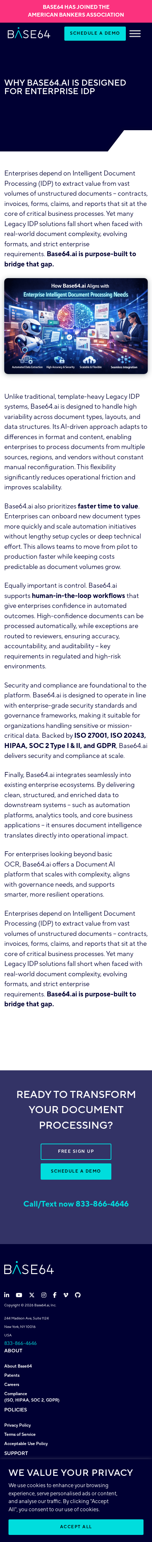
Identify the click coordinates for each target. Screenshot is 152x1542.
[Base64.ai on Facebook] (55, 1295)
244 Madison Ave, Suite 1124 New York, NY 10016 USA (26, 1326)
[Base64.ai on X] (32, 1295)
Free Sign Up (76, 1151)
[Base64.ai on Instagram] (44, 1295)
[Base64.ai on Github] (78, 1295)
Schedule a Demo (95, 33)
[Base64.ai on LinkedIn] (7, 1295)
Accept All (76, 1527)
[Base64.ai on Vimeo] (66, 1295)
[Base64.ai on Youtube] (20, 1295)
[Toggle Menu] (135, 33)
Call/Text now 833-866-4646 (76, 1204)
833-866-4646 (20, 1343)
